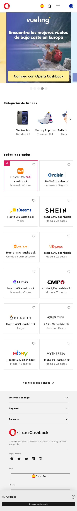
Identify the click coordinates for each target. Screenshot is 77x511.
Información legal (19, 397)
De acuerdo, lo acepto (38, 504)
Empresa (14, 419)
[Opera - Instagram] (40, 459)
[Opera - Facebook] (12, 459)
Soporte (14, 408)
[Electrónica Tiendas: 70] (23, 126)
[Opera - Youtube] (26, 459)
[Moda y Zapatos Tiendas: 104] (45, 126)
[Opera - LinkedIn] (33, 459)
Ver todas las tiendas (36, 382)
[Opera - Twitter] (19, 459)
